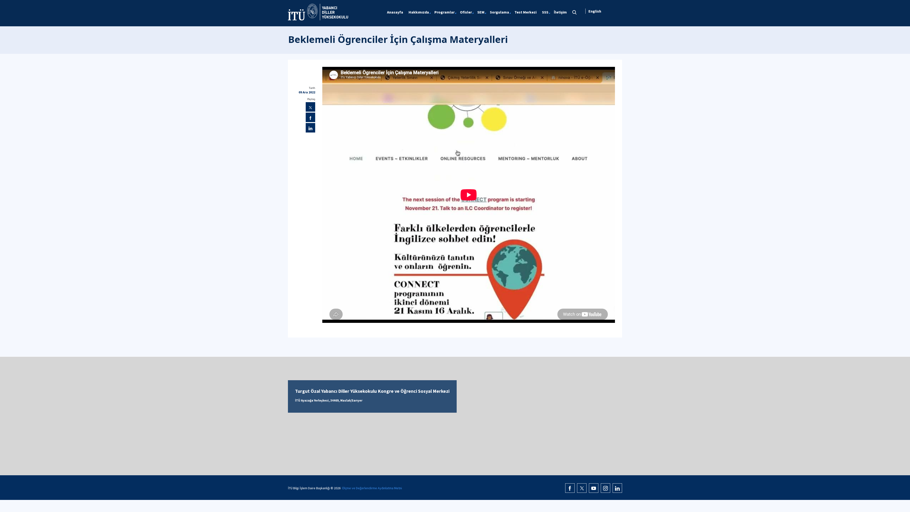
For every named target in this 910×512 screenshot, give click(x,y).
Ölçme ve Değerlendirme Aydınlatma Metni (372, 488)
